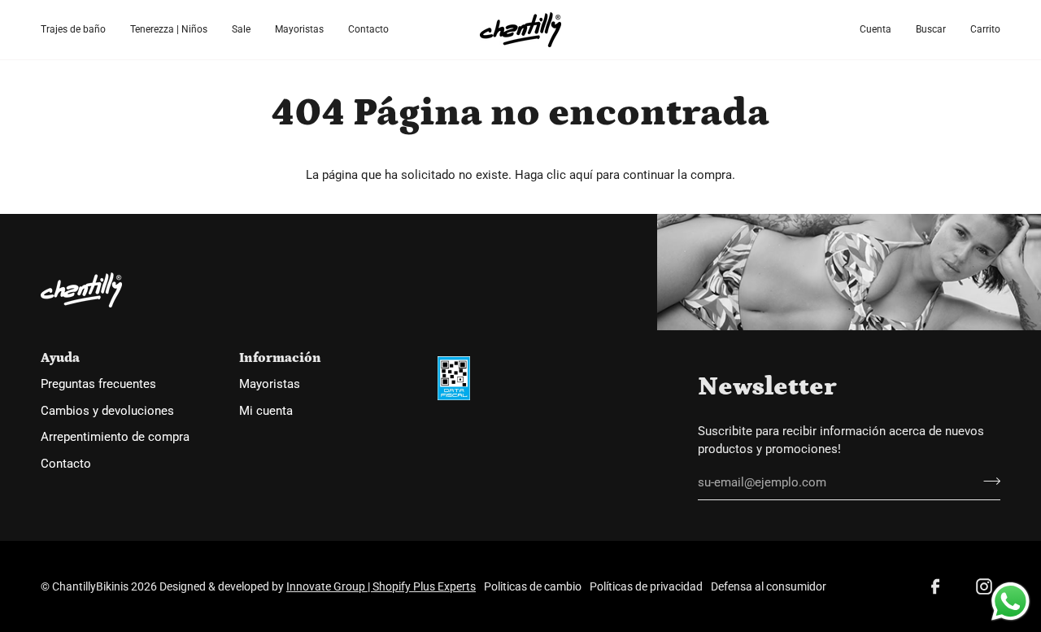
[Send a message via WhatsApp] (1010, 601)
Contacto (66, 464)
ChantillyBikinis (90, 586)
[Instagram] (984, 586)
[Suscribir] (986, 481)
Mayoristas (269, 384)
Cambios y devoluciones (107, 411)
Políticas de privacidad (646, 586)
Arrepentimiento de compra (115, 437)
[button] (79, 29)
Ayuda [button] (60, 358)
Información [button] (280, 358)
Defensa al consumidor (768, 586)
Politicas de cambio (532, 586)
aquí (581, 175)
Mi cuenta (266, 411)
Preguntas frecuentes (98, 384)
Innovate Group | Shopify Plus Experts (381, 586)
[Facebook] (935, 586)
